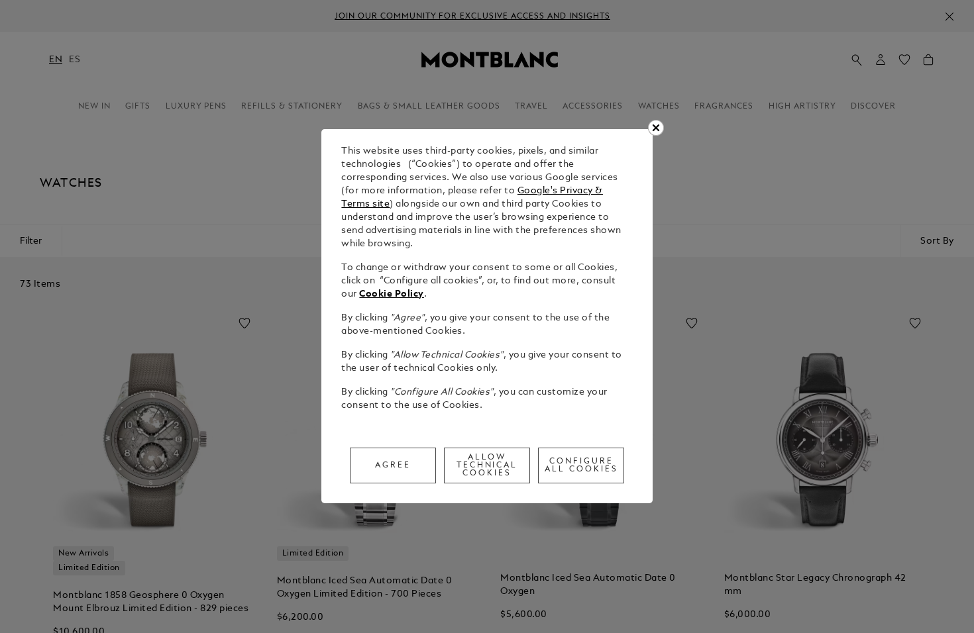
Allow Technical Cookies (487, 465)
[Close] (656, 128)
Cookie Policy (391, 294)
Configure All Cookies (581, 465)
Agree (393, 465)
